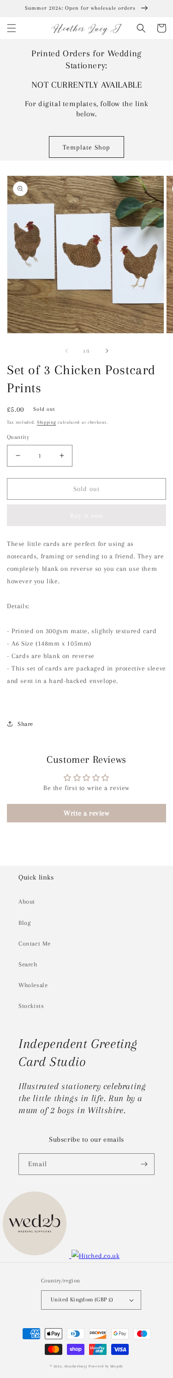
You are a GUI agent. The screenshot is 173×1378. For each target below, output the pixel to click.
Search (27, 964)
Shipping (46, 422)
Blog (24, 922)
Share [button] (25, 723)
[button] (11, 28)
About (26, 901)
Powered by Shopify (106, 1366)
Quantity (18, 437)
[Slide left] (66, 351)
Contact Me (34, 943)
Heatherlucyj (76, 1366)
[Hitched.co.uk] (96, 1255)
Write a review (86, 813)
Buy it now (86, 515)
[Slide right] (107, 351)
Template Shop (86, 147)
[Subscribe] (144, 1164)
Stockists (31, 1005)
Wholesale (33, 985)
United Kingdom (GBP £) (82, 1299)
